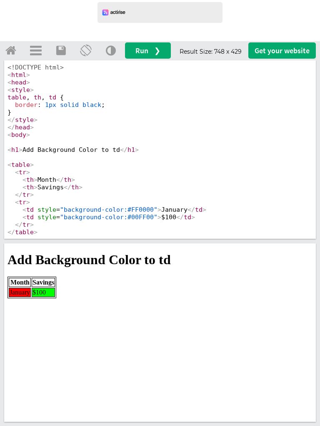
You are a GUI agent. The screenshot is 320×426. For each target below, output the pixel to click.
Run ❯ (147, 50)
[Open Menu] (36, 50)
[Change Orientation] (86, 50)
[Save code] (61, 50)
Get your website (282, 50)
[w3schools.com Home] (11, 50)
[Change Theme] (111, 50)
